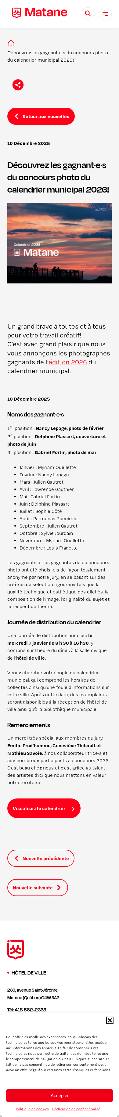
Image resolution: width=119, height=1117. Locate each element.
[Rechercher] (88, 13)
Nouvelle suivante (33, 888)
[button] (110, 1020)
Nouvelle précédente (46, 858)
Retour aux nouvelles (46, 116)
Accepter (60, 1095)
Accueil (9, 43)
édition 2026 (68, 362)
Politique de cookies (32, 1109)
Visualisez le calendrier (39, 808)
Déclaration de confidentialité (76, 1109)
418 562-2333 (30, 1010)
